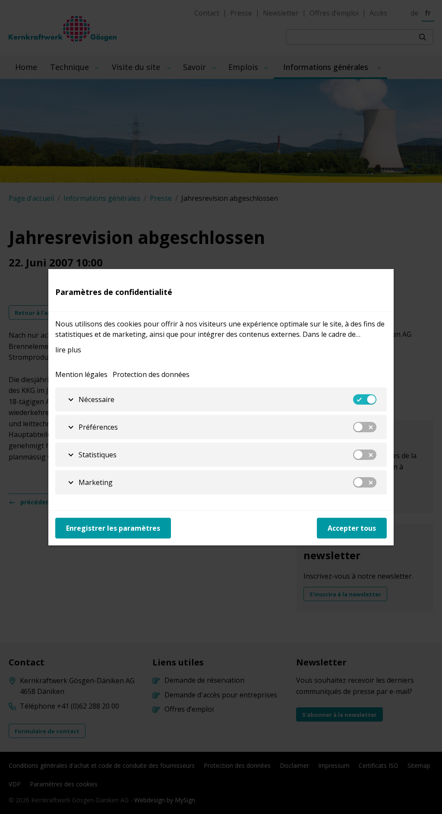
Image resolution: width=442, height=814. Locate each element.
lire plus (68, 350)
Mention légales (81, 374)
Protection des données (151, 374)
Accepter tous (352, 528)
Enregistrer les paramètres (113, 528)
